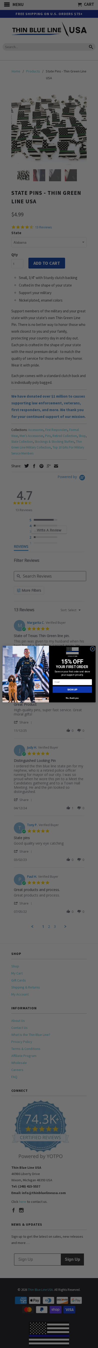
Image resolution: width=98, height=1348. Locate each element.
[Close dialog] (92, 649)
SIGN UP (72, 689)
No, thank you (72, 698)
